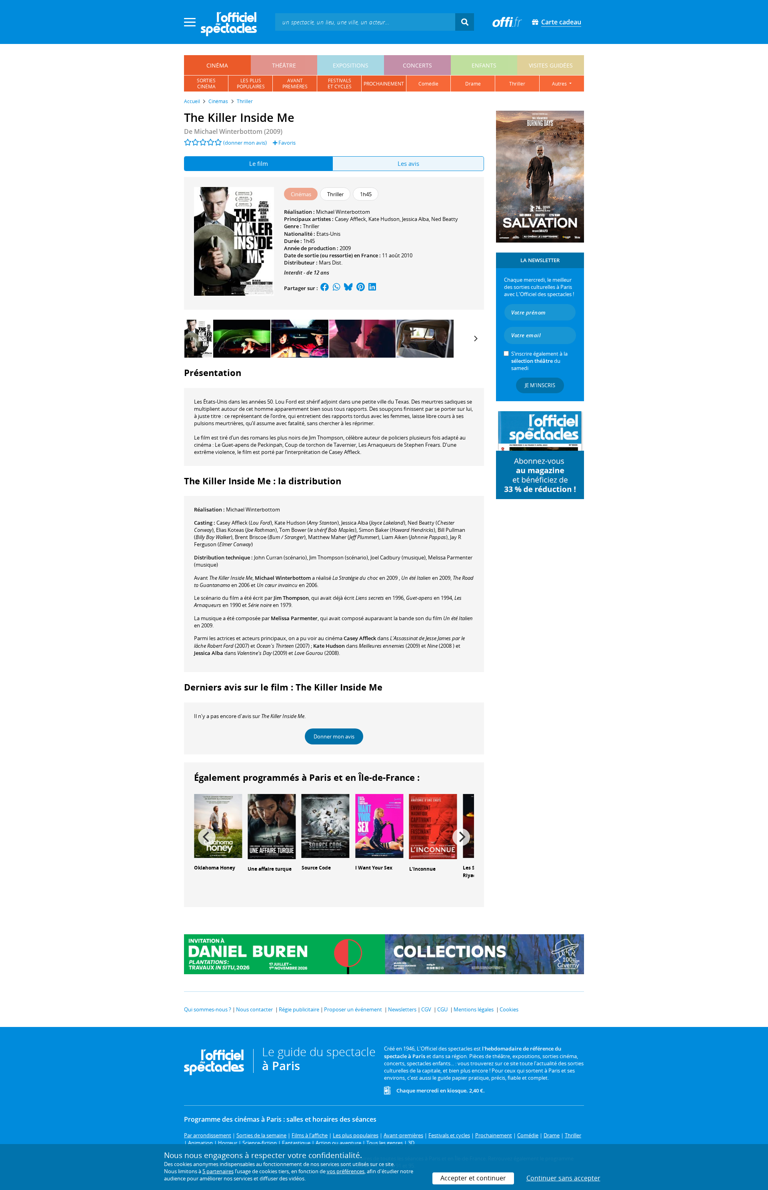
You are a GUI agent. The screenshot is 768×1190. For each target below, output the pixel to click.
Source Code (316, 867)
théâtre (284, 65)
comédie (428, 83)
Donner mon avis (334, 736)
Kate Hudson (384, 219)
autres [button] (560, 83)
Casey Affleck (350, 219)
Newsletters (402, 1009)
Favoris (286, 142)
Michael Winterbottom (343, 211)
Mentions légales (474, 1009)
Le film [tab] (258, 163)
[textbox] (365, 21)
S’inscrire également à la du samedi (539, 361)
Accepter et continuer (473, 1178)
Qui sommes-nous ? (207, 1009)
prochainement (384, 83)
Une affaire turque (270, 869)
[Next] (475, 338)
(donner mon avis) (245, 142)
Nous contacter (254, 1009)
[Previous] (207, 837)
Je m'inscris (540, 385)
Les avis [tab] (408, 163)
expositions (350, 65)
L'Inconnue (422, 869)
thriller (517, 83)
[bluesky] (348, 288)
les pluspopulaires (251, 83)
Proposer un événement (353, 1009)
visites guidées (551, 65)
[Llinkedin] (372, 288)
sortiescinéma (206, 83)
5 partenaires (218, 1171)
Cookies (509, 1009)
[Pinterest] (360, 288)
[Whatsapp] (337, 288)
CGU (442, 1009)
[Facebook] (324, 288)
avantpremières (295, 83)
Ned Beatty (444, 219)
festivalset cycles (340, 83)
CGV (426, 1009)
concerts (417, 65)
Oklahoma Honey (214, 867)
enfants (484, 65)
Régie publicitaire (299, 1009)
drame (473, 83)
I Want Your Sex (373, 867)
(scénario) (280, 557)
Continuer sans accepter (563, 1178)
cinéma (217, 65)
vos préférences (345, 1171)
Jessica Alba (415, 219)
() (244, 522)
